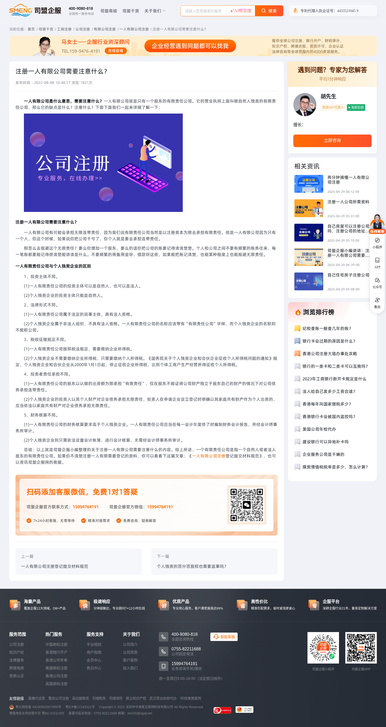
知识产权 (16, 652)
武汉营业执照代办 (163, 698)
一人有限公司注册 (134, 29)
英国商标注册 (56, 684)
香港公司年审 (56, 660)
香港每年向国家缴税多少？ (327, 404)
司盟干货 (130, 10)
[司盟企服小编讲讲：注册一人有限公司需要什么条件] (310, 257)
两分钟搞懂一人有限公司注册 (348, 179)
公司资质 (130, 652)
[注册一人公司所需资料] (310, 208)
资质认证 (16, 676)
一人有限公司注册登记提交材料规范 (54, 566)
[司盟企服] (247, 710)
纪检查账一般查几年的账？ (327, 328)
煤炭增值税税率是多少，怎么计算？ (336, 466)
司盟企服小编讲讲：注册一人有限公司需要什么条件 (348, 253)
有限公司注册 (105, 29)
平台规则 (94, 644)
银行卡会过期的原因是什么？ (329, 341)
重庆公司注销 (58, 698)
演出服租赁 (80, 698)
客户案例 (130, 660)
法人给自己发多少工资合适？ (329, 391)
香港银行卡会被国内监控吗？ (329, 416)
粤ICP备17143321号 (80, 707)
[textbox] (203, 11)
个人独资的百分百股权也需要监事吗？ (192, 566)
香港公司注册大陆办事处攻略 (329, 353)
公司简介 (130, 644)
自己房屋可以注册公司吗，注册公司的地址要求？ (348, 228)
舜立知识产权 (136, 698)
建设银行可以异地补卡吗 (325, 441)
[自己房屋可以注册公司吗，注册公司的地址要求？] (310, 233)
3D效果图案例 (190, 698)
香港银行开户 (56, 652)
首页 (31, 29)
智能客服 (227, 637)
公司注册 (82, 29)
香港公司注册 (56, 676)
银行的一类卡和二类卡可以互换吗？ (336, 366)
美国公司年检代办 (319, 429)
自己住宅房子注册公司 (348, 274)
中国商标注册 (56, 644)
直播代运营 (36, 698)
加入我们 (130, 668)
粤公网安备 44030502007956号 (38, 707)
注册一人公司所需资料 (348, 201)
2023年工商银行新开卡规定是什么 (334, 378)
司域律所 (116, 698)
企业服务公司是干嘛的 (323, 454)
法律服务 (16, 660)
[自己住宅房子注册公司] (310, 282)
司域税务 (99, 698)
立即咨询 (332, 140)
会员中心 (94, 660)
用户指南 (94, 652)
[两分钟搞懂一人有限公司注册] (310, 184)
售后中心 (94, 668)
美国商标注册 (56, 668)
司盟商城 (108, 10)
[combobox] (203, 11)
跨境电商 (16, 668)
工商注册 (64, 29)
